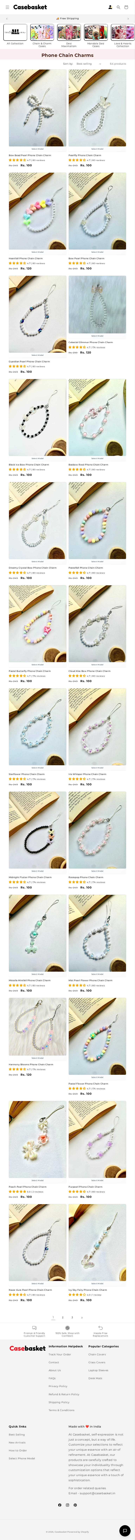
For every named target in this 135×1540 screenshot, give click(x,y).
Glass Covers (96, 1362)
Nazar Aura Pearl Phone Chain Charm (30, 1290)
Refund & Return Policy (64, 1394)
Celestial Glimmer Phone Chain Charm (91, 342)
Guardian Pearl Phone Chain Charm (29, 361)
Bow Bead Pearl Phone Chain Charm (30, 155)
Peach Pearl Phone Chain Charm (28, 1186)
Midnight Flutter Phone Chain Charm (30, 877)
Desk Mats (95, 1378)
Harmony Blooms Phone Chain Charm (31, 1064)
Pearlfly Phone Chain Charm (85, 155)
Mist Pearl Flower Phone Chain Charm (91, 980)
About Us (55, 1370)
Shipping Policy (59, 1402)
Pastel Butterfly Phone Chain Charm (30, 671)
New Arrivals (17, 1442)
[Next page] (82, 1317)
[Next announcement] (128, 18)
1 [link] (53, 1317)
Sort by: (68, 63)
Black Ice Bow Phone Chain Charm (29, 464)
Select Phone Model (22, 1458)
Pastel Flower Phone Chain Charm (88, 1083)
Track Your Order (60, 1354)
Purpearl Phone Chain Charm (86, 1186)
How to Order (18, 1450)
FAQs (52, 1378)
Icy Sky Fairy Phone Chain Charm (88, 1290)
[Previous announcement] (7, 18)
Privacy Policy (58, 1386)
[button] (7, 7)
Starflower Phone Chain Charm (27, 774)
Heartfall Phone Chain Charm (26, 258)
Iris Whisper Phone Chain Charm (88, 774)
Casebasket (61, 1532)
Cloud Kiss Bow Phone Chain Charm (90, 671)
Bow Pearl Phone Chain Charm (86, 258)
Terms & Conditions (62, 1410)
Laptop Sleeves (98, 1370)
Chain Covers (97, 1354)
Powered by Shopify (78, 1532)
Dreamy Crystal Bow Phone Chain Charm (33, 567)
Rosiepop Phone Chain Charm (86, 877)
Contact (54, 1362)
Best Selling (17, 1434)
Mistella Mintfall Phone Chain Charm (30, 980)
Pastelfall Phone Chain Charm (86, 567)
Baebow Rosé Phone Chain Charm (88, 464)
